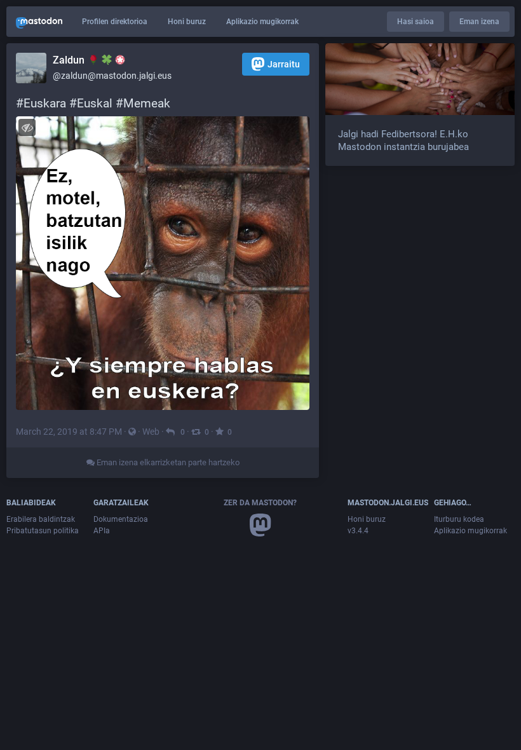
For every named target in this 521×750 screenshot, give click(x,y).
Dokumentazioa (120, 519)
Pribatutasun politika (42, 530)
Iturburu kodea (459, 519)
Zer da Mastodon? (260, 502)
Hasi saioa (415, 21)
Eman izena (479, 21)
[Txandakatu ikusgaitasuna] (27, 127)
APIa (101, 530)
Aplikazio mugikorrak (262, 21)
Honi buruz (187, 21)
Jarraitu (283, 64)
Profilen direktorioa (114, 21)
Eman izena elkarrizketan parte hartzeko (167, 462)
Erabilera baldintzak (40, 519)
